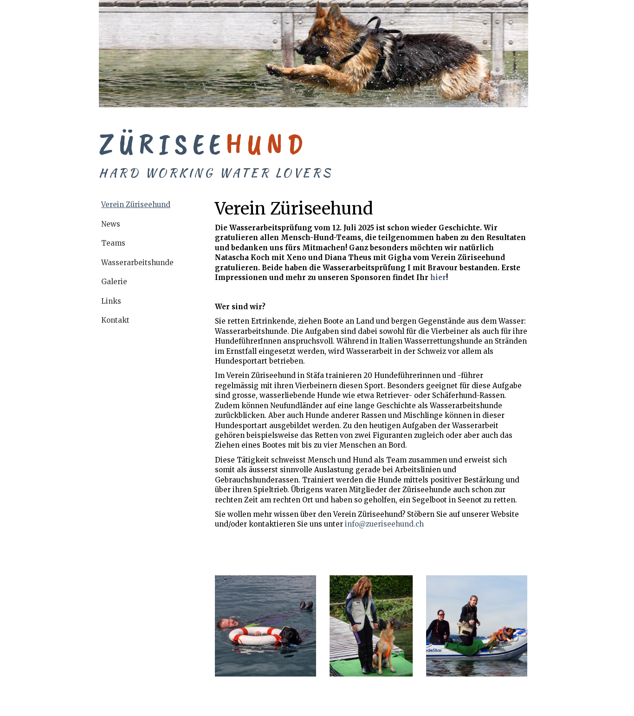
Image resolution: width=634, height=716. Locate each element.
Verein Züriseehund (135, 204)
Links (111, 301)
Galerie (114, 281)
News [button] (110, 224)
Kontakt (115, 320)
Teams (113, 243)
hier (438, 277)
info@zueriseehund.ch (384, 524)
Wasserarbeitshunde (137, 262)
